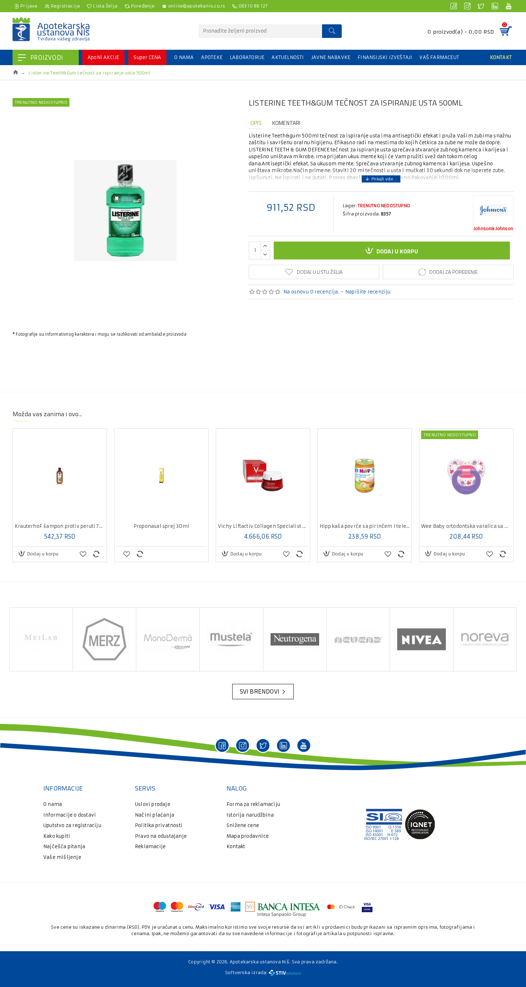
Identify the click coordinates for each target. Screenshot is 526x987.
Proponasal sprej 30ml (161, 526)
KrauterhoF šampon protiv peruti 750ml (60, 526)
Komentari (286, 123)
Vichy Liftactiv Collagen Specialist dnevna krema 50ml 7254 (263, 526)
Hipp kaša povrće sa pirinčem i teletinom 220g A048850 (365, 526)
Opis (256, 123)
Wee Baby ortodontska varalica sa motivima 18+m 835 (466, 526)
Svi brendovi (259, 691)
